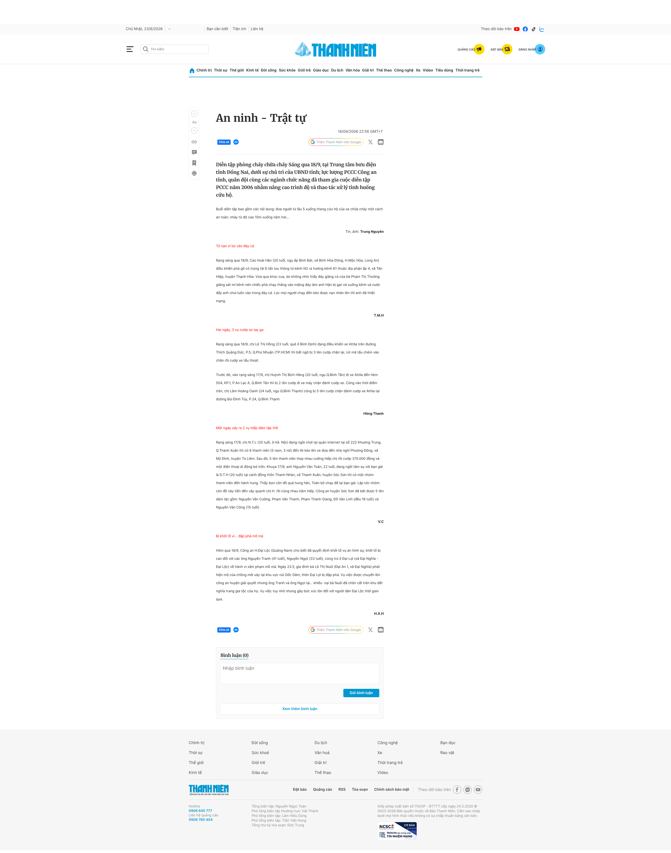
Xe (418, 70)
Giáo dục (321, 70)
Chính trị (204, 70)
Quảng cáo (322, 789)
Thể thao (384, 70)
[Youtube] (517, 29)
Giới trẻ (304, 70)
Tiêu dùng (444, 70)
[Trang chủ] (192, 70)
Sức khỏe (287, 70)
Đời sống (269, 70)
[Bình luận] (194, 152)
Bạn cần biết (217, 29)
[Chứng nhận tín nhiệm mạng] (397, 831)
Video (428, 70)
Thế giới (237, 70)
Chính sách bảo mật (391, 789)
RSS (341, 789)
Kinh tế (252, 70)
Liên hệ (257, 29)
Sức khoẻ (260, 752)
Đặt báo (300, 789)
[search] (174, 49)
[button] (194, 113)
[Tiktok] (534, 29)
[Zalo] (542, 29)
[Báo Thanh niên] (209, 789)
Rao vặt (447, 752)
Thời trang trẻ (468, 70)
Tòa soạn (360, 789)
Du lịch (337, 70)
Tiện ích (239, 29)
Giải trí (368, 70)
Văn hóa (352, 70)
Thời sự (220, 70)
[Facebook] (525, 29)
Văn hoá (322, 752)
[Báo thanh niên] (335, 49)
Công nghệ (404, 70)
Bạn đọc (448, 742)
